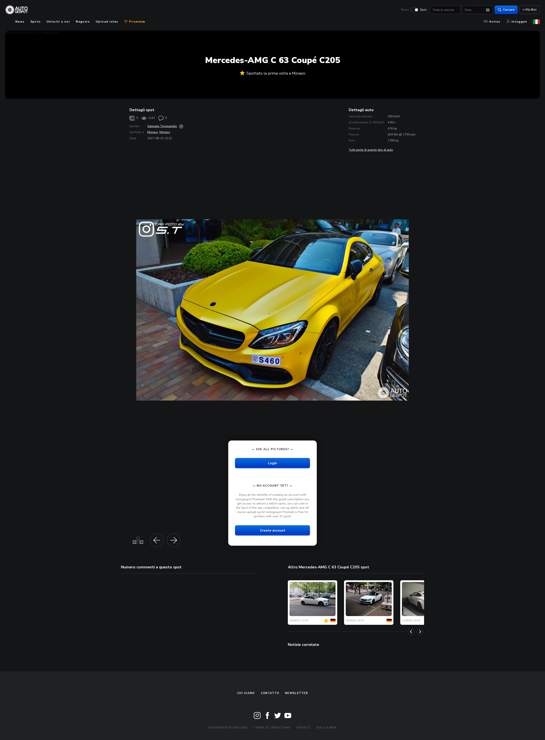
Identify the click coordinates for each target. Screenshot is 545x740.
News (405, 9)
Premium (136, 22)
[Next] (420, 631)
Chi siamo (246, 693)
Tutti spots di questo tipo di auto (371, 150)
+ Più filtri (529, 10)
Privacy (304, 728)
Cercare (508, 10)
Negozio (83, 22)
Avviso (494, 22)
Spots (35, 22)
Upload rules (107, 22)
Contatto (270, 693)
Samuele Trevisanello (162, 126)
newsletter (296, 693)
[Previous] (411, 631)
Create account (272, 530)
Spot (423, 9)
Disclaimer (327, 728)
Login (272, 463)
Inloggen (519, 22)
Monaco (152, 132)
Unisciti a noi (58, 22)
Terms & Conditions (271, 728)
